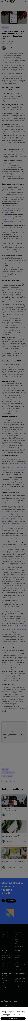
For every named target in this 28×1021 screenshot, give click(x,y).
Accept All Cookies (13, 1018)
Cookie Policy (11, 1012)
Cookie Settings (6, 1014)
